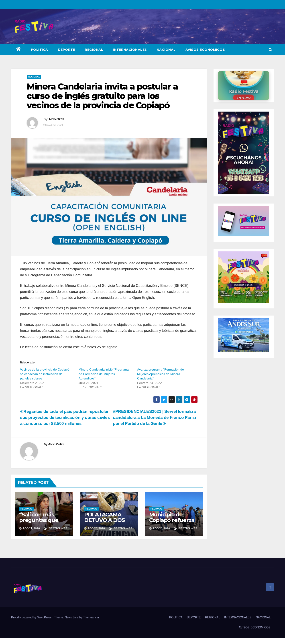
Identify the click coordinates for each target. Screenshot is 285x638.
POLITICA (39, 50)
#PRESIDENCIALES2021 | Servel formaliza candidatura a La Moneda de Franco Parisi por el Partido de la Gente (154, 417)
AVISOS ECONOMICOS (205, 50)
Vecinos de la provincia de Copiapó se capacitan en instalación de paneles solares (44, 374)
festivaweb (57, 528)
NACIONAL (166, 50)
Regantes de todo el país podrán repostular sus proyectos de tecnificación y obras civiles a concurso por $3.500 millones (65, 417)
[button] (270, 49)
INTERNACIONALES (130, 50)
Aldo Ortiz (56, 119)
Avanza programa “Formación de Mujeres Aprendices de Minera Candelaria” (160, 374)
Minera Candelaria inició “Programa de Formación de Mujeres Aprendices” (104, 374)
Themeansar (91, 617)
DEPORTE (66, 50)
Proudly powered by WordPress (32, 617)
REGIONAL (94, 50)
